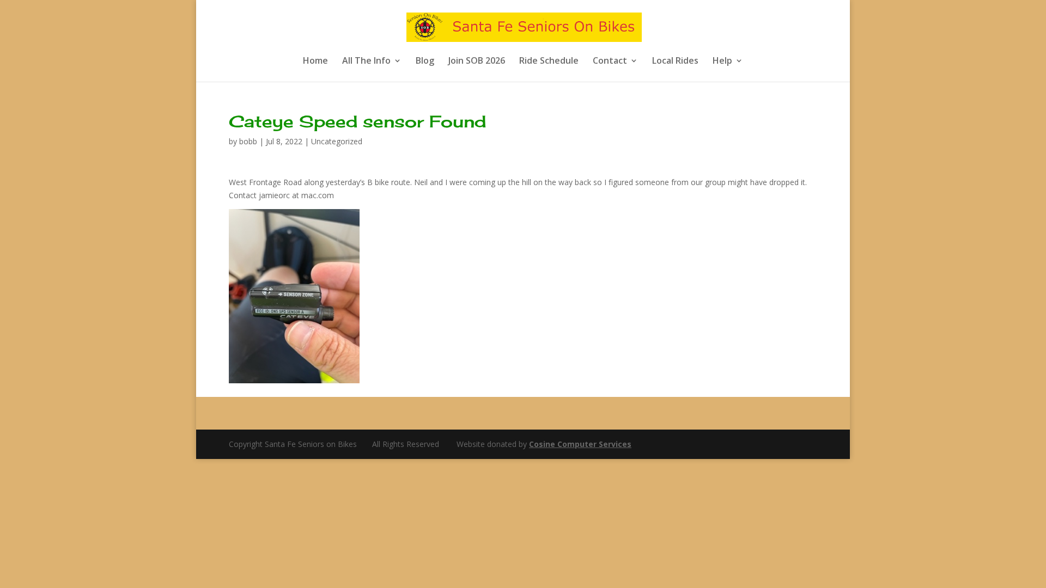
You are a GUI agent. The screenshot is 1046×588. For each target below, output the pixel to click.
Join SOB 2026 (476, 61)
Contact (610, 61)
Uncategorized (336, 141)
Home (315, 61)
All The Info (366, 61)
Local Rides (675, 61)
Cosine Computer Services (580, 444)
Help (722, 61)
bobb (248, 141)
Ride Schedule (549, 61)
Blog (425, 61)
